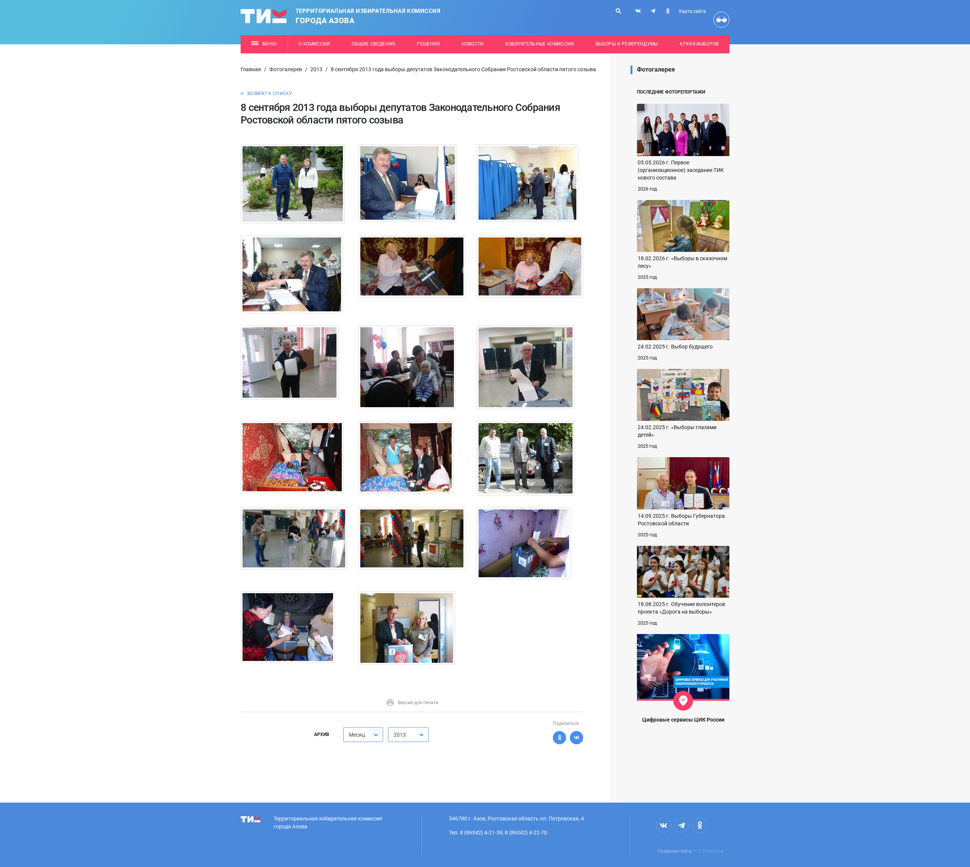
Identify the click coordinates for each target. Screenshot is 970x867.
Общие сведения (374, 44)
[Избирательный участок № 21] (289, 362)
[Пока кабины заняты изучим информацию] (527, 183)
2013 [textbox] (400, 735)
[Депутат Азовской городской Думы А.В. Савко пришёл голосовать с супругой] (293, 184)
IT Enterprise (710, 851)
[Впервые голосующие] (411, 538)
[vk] (638, 11)
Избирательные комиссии (539, 44)
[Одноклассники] (559, 737)
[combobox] (363, 734)
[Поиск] (618, 11)
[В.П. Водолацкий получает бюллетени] (292, 274)
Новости (472, 44)
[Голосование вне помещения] (524, 543)
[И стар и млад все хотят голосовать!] (525, 367)
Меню (269, 44)
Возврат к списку (270, 93)
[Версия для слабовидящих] (721, 20)
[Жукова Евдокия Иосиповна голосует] (406, 457)
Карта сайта (692, 11)
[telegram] (653, 11)
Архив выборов (698, 44)
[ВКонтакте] (576, 737)
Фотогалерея (285, 69)
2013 (316, 69)
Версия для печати (418, 702)
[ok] (667, 11)
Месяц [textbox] (357, 735)
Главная (251, 69)
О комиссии (314, 44)
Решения (428, 44)
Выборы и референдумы (627, 44)
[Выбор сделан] (407, 183)
